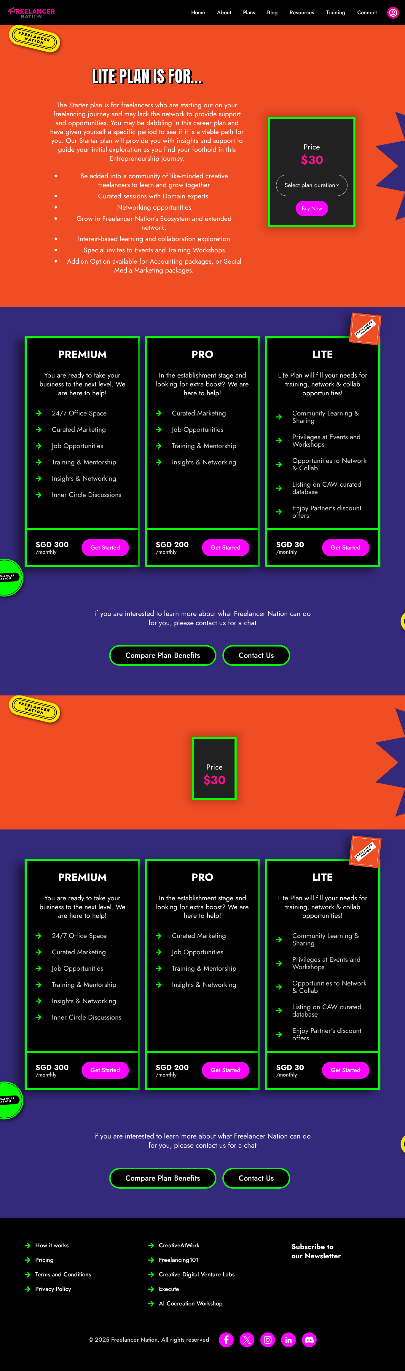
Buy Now (312, 208)
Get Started (105, 547)
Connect (367, 12)
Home (198, 12)
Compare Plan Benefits (162, 655)
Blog (272, 12)
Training (335, 12)
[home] (31, 12)
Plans (249, 12)
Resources (302, 12)
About (224, 12)
